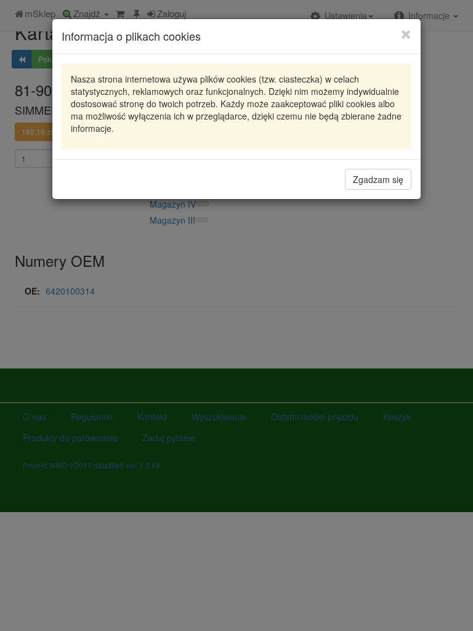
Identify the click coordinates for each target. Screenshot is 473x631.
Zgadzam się (378, 179)
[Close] (406, 34)
